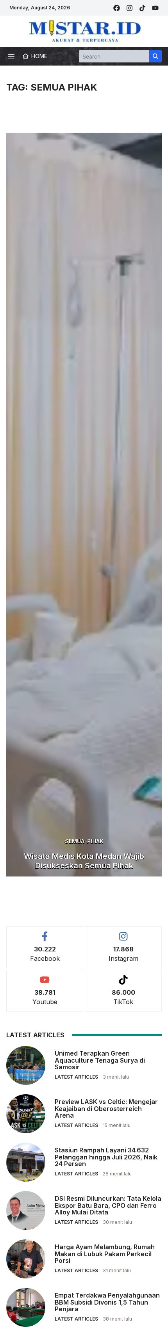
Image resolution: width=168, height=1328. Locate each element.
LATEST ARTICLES (76, 1077)
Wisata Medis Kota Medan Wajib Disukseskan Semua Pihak (84, 861)
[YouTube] (155, 8)
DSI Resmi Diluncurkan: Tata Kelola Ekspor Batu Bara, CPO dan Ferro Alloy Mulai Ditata (108, 1205)
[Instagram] (129, 8)
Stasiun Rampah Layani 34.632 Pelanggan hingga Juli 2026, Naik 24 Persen (106, 1157)
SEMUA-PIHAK (84, 841)
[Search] (155, 56)
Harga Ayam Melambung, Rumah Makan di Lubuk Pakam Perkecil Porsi (105, 1253)
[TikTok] (142, 8)
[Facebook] (116, 8)
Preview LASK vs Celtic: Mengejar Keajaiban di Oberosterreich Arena (106, 1108)
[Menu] (11, 56)
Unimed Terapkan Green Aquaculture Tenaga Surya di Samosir (100, 1060)
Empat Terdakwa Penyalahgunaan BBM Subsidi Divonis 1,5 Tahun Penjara (107, 1302)
